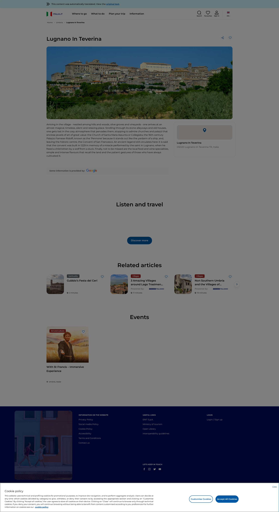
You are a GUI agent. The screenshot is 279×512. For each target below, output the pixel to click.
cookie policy (41, 507)
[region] (139, 497)
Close (274, 487)
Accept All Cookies (227, 499)
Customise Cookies (201, 499)
